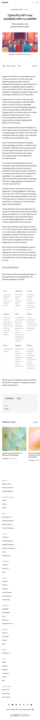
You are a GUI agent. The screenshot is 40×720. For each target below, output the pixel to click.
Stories (4, 662)
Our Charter (5, 636)
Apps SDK (5, 609)
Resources (5, 588)
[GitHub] (20, 705)
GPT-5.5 (4, 504)
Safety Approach (7, 517)
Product (26, 9)
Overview (4, 565)
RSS (3, 680)
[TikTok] (27, 705)
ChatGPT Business (8, 541)
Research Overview (7, 487)
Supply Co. (5, 669)
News (3, 644)
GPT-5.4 (4, 508)
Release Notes (6, 555)
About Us (4, 633)
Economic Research (7, 491)
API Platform (9, 398)
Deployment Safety (8, 521)
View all (35, 422)
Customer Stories (7, 592)
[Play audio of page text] (3, 65)
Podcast (4, 677)
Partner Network (6, 596)
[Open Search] (33, 2)
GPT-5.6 (4, 500)
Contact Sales (6, 599)
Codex (4, 552)
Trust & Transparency (8, 528)
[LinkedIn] (16, 705)
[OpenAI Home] (5, 2)
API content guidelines (10, 267)
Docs (4, 572)
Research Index (6, 484)
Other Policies (6, 697)
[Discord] (31, 705)
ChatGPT (5, 537)
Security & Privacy (7, 524)
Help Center (6, 653)
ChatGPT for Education (9, 548)
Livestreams (5, 673)
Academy (5, 666)
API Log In (5, 569)
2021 (18, 398)
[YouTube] (12, 705)
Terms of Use (5, 689)
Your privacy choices (25, 709)
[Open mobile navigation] (37, 2)
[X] (8, 705)
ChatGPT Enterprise (8, 545)
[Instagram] (23, 705)
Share (36, 66)
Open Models (6, 612)
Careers (4, 640)
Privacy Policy (6, 693)
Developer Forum (7, 624)
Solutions (4, 585)
